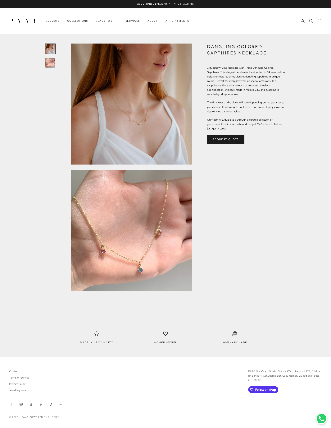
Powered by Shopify (44, 417)
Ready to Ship (107, 20)
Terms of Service (19, 377)
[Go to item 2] (50, 62)
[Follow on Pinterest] (41, 404)
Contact (13, 371)
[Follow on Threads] (31, 404)
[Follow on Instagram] (21, 404)
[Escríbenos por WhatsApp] (321, 418)
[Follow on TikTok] (51, 404)
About (152, 20)
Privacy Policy (17, 384)
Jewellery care (17, 390)
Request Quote (226, 139)
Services (132, 20)
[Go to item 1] (50, 49)
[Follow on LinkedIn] (61, 404)
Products (52, 20)
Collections (77, 20)
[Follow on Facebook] (11, 404)
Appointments (177, 20)
